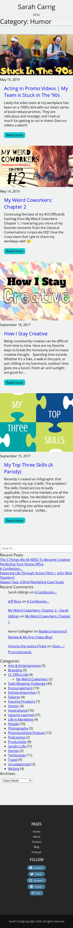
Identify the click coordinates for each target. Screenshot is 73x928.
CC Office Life (18, 674)
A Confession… (11, 568)
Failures (14, 697)
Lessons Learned (21, 715)
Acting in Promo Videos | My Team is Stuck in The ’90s (36, 91)
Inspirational (17, 710)
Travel (12, 759)
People (13, 724)
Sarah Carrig (36, 6)
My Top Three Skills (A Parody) (28, 468)
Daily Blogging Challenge (26, 683)
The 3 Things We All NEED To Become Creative (35, 559)
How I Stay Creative (25, 333)
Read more (15, 135)
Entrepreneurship (21, 692)
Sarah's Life (17, 746)
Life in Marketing (20, 719)
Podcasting (16, 737)
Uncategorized (19, 764)
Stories (13, 751)
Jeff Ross (14, 601)
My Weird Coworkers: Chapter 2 (28, 203)
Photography (18, 728)
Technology (17, 755)
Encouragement (20, 688)
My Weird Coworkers (32, 679)
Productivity (17, 742)
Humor (13, 706)
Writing (13, 768)
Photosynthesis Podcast (26, 733)
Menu (36, 15)
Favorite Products (21, 701)
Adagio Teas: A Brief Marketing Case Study (32, 582)
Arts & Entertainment (24, 665)
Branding (15, 670)
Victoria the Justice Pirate (27, 646)
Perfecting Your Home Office (22, 564)
